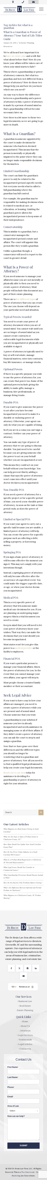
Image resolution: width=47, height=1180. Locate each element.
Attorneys (25, 1030)
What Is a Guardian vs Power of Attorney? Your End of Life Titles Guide (23, 35)
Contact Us (25, 1048)
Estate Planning (27, 43)
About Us (25, 1026)
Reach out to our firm (14, 772)
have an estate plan (16, 56)
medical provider (23, 648)
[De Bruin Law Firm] (19, 9)
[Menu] (40, 9)
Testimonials (25, 1039)
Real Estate (25, 1005)
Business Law (25, 1001)
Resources (8, 46)
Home (25, 1021)
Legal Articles (25, 1044)
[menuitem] (40, 9)
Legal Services (25, 1035)
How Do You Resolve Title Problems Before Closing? (23, 882)
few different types (25, 299)
